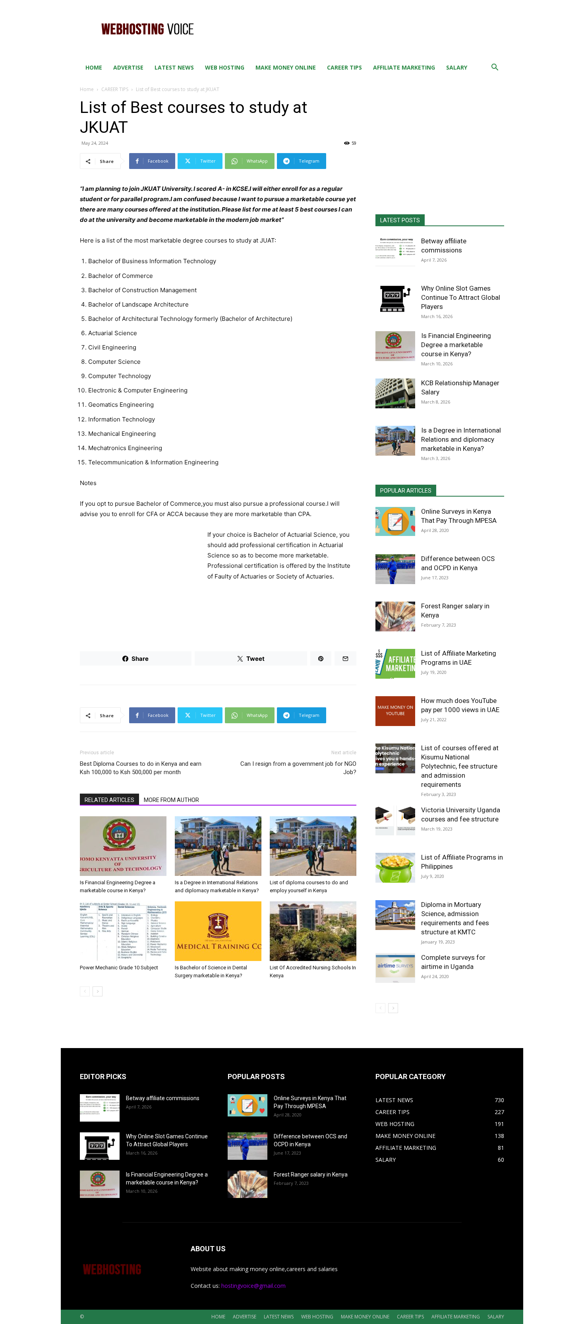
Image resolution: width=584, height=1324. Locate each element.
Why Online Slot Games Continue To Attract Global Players (460, 297)
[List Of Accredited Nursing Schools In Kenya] (313, 931)
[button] (494, 68)
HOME (93, 67)
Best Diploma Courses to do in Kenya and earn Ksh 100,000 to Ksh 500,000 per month (140, 768)
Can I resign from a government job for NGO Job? (298, 768)
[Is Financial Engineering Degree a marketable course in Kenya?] (123, 846)
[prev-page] (85, 991)
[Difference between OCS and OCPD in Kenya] (395, 569)
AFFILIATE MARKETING (404, 67)
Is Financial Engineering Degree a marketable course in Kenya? (456, 345)
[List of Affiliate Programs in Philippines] (395, 868)
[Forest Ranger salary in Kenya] (395, 616)
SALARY (456, 67)
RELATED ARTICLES (109, 800)
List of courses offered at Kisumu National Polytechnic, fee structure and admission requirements (460, 766)
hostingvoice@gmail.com (253, 1285)
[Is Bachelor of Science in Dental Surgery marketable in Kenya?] (218, 931)
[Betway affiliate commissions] (395, 251)
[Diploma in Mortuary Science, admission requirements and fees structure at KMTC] (395, 915)
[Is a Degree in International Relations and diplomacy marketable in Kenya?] (218, 846)
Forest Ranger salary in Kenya (311, 1174)
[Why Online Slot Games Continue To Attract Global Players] (395, 299)
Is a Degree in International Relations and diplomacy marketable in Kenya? (461, 439)
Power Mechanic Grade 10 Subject (119, 968)
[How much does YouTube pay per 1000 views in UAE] (395, 711)
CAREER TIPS (344, 67)
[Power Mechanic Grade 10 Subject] (123, 931)
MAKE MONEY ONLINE (285, 67)
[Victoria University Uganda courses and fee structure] (395, 820)
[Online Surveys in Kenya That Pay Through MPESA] (395, 521)
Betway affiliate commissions (162, 1098)
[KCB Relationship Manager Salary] (395, 393)
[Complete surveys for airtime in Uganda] (395, 968)
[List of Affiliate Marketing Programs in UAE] (395, 664)
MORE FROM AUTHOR (171, 800)
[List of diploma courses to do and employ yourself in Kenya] (313, 846)
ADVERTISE (128, 67)
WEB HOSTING (224, 67)
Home (87, 89)
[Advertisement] (359, 29)
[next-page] (97, 991)
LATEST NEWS (174, 67)
